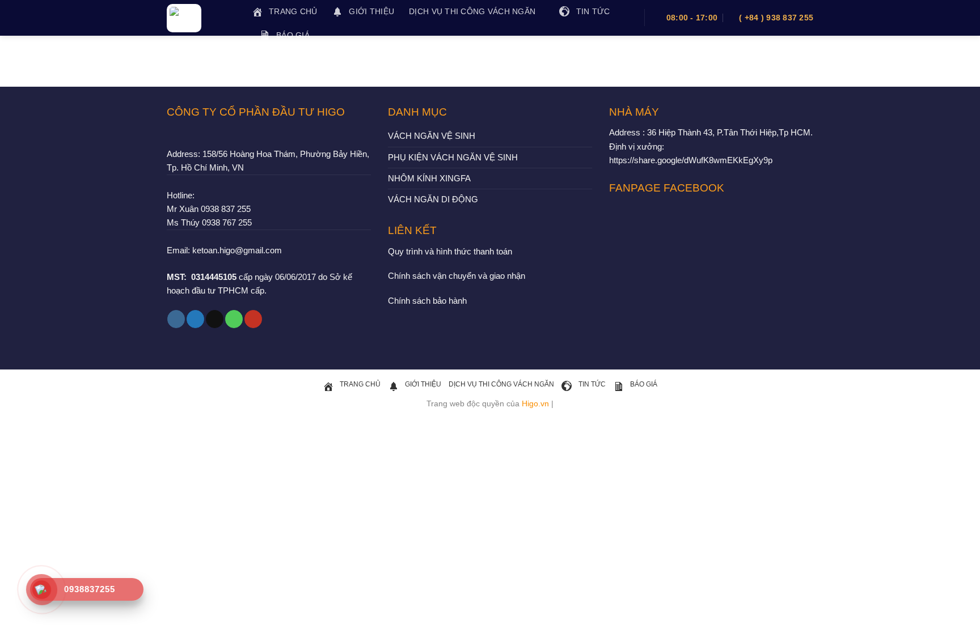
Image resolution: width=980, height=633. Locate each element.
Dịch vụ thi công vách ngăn (472, 11)
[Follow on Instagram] (176, 319)
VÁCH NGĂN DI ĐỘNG (433, 199)
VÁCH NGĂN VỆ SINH (431, 136)
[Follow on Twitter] (195, 319)
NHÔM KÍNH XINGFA (429, 178)
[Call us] (234, 319)
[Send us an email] (214, 319)
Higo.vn (535, 404)
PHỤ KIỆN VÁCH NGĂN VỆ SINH (453, 157)
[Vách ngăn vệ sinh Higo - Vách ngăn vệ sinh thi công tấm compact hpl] (201, 18)
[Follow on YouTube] (253, 319)
